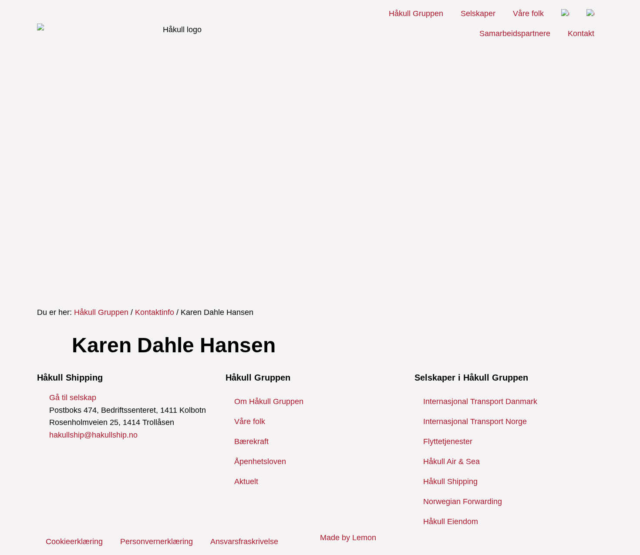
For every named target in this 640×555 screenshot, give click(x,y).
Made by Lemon (348, 537)
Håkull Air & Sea (451, 461)
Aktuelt (246, 481)
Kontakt (581, 33)
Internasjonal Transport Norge (475, 421)
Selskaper (478, 13)
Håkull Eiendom (450, 521)
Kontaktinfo (154, 312)
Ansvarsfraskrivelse (244, 541)
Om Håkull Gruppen (268, 401)
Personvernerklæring (156, 541)
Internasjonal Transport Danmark (480, 401)
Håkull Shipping (450, 481)
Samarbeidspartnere (514, 33)
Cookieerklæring (74, 541)
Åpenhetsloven (260, 461)
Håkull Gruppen (416, 13)
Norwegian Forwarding (462, 501)
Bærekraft (251, 441)
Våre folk (528, 13)
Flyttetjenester (447, 441)
